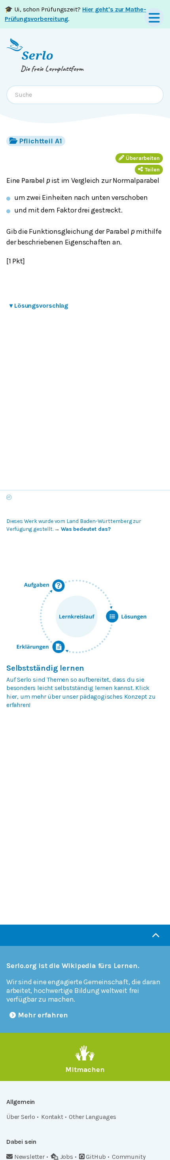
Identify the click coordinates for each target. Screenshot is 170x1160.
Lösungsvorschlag (38, 305)
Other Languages (92, 1117)
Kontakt (52, 1117)
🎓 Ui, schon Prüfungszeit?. (75, 14)
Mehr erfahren (43, 1015)
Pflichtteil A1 (40, 141)
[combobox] (85, 94)
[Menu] (154, 17)
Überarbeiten (143, 158)
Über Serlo (20, 1117)
